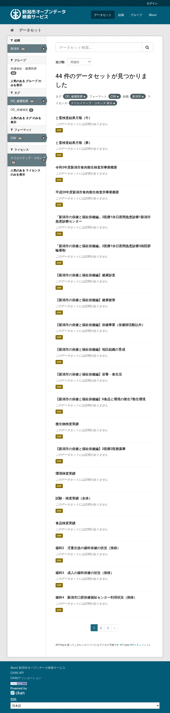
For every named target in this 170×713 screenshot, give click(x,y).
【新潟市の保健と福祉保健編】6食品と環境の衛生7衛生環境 (101, 399)
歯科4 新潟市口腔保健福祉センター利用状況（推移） (96, 597)
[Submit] (147, 47)
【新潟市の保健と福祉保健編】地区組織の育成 (90, 349)
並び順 (60, 62)
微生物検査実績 (67, 423)
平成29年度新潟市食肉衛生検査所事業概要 (87, 192)
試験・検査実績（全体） (74, 498)
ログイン (152, 3)
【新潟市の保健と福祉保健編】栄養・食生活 (89, 374)
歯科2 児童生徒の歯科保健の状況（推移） (88, 547)
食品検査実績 (65, 523)
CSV (59, 130)
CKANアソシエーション (25, 678)
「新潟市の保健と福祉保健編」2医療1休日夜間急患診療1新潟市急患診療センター (103, 219)
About (153, 15)
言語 (13, 699)
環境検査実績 (65, 473)
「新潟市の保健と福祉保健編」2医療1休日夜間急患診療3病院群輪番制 (103, 247)
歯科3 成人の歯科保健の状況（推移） (85, 572)
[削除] (84, 96)
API (122, 644)
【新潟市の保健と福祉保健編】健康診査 (85, 275)
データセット (103, 15)
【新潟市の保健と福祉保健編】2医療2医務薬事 (91, 448)
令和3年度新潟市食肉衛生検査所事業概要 (86, 167)
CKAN (17, 693)
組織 (121, 15)
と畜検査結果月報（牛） (74, 117)
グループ (136, 15)
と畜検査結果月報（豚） (74, 142)
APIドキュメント (139, 644)
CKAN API (17, 673)
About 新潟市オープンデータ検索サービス (37, 667)
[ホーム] (12, 29)
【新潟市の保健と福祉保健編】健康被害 (85, 299)
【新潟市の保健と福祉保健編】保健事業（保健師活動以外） (100, 324)
